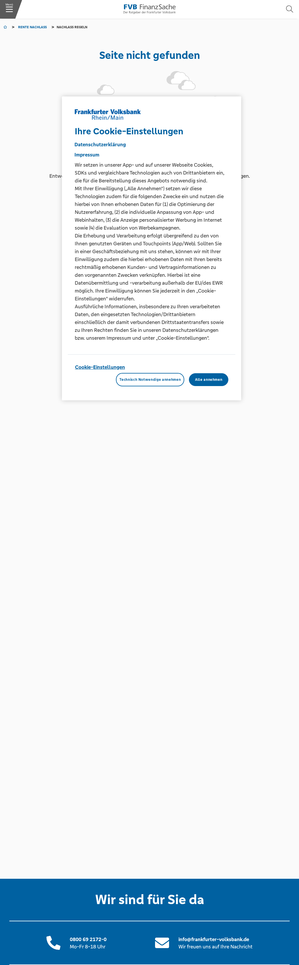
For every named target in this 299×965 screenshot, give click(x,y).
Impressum (86, 155)
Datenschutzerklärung (100, 144)
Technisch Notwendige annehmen (150, 379)
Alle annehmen (208, 379)
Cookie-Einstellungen (100, 367)
